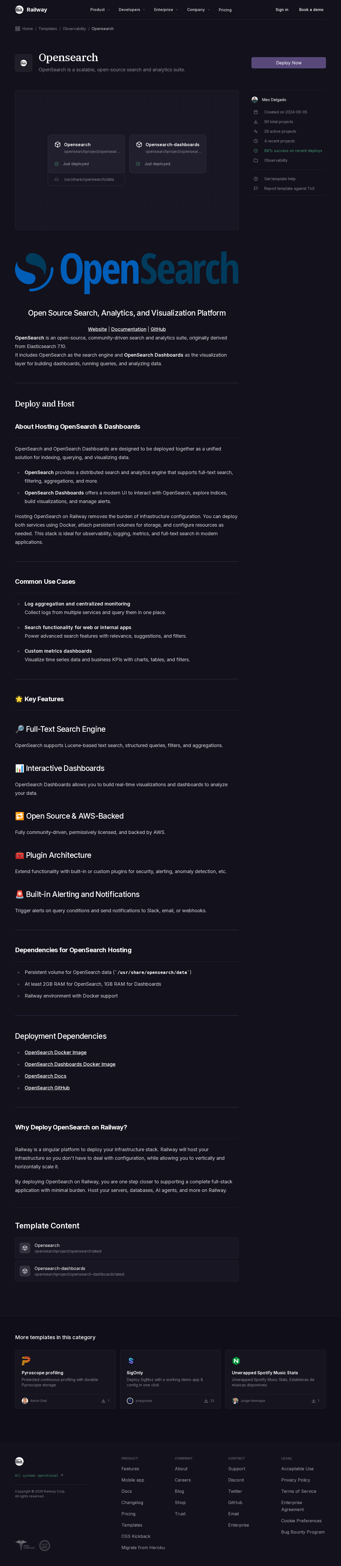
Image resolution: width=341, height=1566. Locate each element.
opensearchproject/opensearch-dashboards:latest (190, 151)
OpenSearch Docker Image (56, 1052)
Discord (236, 1480)
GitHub (158, 329)
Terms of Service (298, 1491)
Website (97, 329)
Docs (126, 1491)
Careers (183, 1480)
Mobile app (132, 1480)
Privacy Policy (295, 1480)
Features (130, 1468)
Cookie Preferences (301, 1520)
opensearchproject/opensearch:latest (97, 151)
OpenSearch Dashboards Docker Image (70, 1064)
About (181, 1468)
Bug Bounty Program (303, 1532)
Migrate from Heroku (143, 1547)
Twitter (235, 1491)
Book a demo (311, 9)
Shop (180, 1502)
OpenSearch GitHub (47, 1088)
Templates (131, 1525)
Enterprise (238, 1525)
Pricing (225, 10)
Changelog (132, 1502)
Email (233, 1513)
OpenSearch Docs (45, 1076)
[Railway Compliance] (50, 1545)
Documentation (128, 329)
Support (236, 1468)
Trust (180, 1513)
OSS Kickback (135, 1536)
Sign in (282, 9)
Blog (179, 1491)
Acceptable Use (297, 1468)
